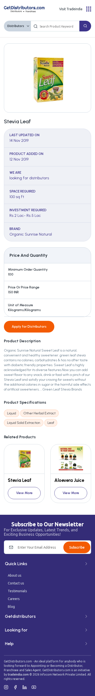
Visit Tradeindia (70, 9)
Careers (14, 599)
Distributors (15, 26)
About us (14, 575)
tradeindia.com (18, 674)
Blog (11, 607)
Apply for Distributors (29, 326)
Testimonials (17, 591)
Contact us (16, 583)
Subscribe (77, 547)
